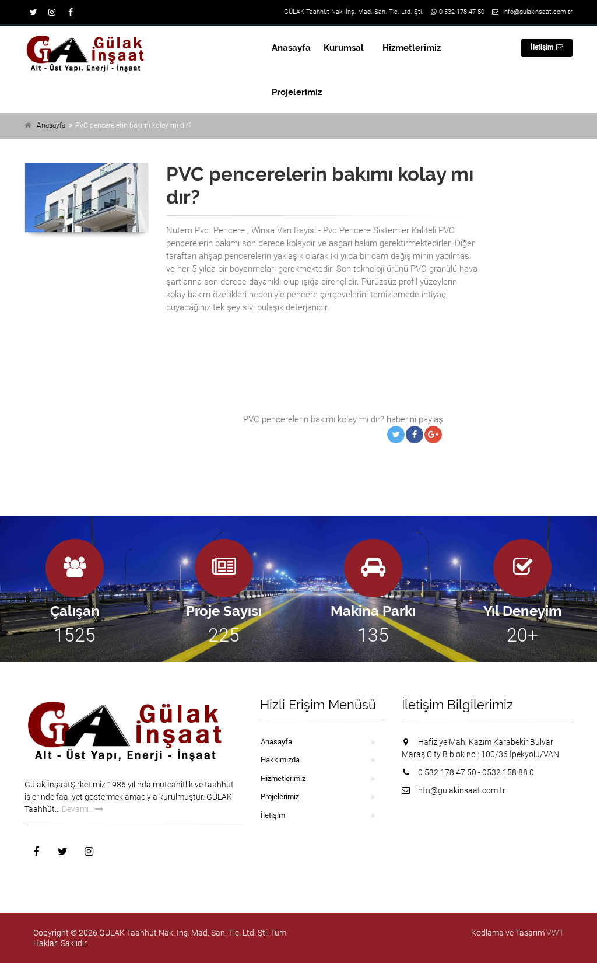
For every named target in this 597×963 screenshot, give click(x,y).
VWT (555, 932)
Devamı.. (77, 809)
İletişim (542, 47)
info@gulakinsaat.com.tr (538, 12)
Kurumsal (344, 48)
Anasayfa (291, 48)
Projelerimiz (297, 92)
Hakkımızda (280, 759)
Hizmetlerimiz (411, 48)
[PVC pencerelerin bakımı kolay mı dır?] (86, 197)
